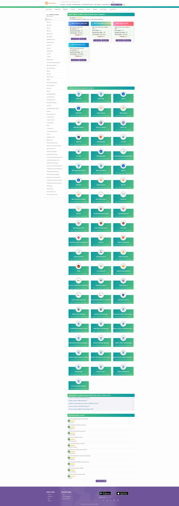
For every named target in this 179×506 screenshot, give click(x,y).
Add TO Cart (75, 38)
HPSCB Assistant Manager (53, 171)
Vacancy (73, 9)
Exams (48, 7)
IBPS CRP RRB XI (51, 68)
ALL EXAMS (68, 4)
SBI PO (48, 28)
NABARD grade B (51, 137)
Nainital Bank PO (50, 97)
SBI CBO (49, 74)
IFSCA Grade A (50, 188)
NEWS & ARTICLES (106, 4)
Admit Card (81, 9)
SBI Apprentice (50, 59)
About (72, 101)
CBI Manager (50, 185)
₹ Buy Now (82, 38)
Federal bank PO (50, 119)
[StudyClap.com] (50, 3)
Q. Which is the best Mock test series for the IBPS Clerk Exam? (83, 403)
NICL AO (49, 48)
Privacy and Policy (66, 498)
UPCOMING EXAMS (76, 4)
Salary (88, 9)
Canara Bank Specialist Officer (53, 62)
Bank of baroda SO (51, 114)
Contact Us (50, 496)
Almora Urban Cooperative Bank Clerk (55, 165)
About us (50, 494)
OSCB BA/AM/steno (51, 94)
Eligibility (65, 9)
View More (112, 9)
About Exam (49, 9)
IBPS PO (49, 22)
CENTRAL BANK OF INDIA (53, 108)
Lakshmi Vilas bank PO (52, 131)
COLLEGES (62, 4)
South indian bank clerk (52, 142)
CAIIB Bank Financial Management (54, 168)
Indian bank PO (50, 122)
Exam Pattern (103, 9)
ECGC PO (49, 88)
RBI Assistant (50, 33)
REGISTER (114, 4)
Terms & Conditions (66, 496)
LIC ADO (49, 56)
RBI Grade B (49, 36)
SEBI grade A (50, 140)
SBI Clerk (49, 31)
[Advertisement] (101, 75)
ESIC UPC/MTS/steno (52, 102)
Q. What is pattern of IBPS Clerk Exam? (78, 400)
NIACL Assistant (50, 42)
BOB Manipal (50, 51)
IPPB (48, 125)
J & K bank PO (50, 128)
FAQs (63, 494)
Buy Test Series (84, 101)
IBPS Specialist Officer (52, 65)
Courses (49, 500)
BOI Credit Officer (51, 85)
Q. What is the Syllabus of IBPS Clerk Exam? (79, 397)
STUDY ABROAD (97, 4)
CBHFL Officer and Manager (53, 174)
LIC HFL (48, 134)
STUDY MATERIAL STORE (87, 4)
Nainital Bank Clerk (51, 99)
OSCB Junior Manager (52, 151)
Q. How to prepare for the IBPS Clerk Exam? (79, 406)
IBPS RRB (49, 25)
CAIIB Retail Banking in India (53, 160)
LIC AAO (49, 53)
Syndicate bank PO (51, 148)
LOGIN (119, 4)
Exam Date (57, 9)
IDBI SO (48, 79)
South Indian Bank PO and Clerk (54, 145)
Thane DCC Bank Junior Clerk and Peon (55, 157)
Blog (49, 498)
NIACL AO (49, 45)
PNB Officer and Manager (52, 163)
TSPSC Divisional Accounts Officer (54, 180)
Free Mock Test (77, 101)
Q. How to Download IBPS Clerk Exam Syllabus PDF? (81, 409)
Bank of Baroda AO (51, 191)
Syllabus (95, 9)
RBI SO (48, 91)
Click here (100, 19)
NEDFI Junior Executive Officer (53, 177)
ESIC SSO (49, 105)
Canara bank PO (50, 117)
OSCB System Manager (52, 154)
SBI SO (48, 71)
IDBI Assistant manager (52, 82)
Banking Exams (54, 7)
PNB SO (48, 111)
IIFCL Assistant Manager (52, 194)
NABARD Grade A (51, 39)
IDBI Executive (50, 76)
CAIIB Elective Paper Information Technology (55, 183)
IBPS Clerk (60, 7)
